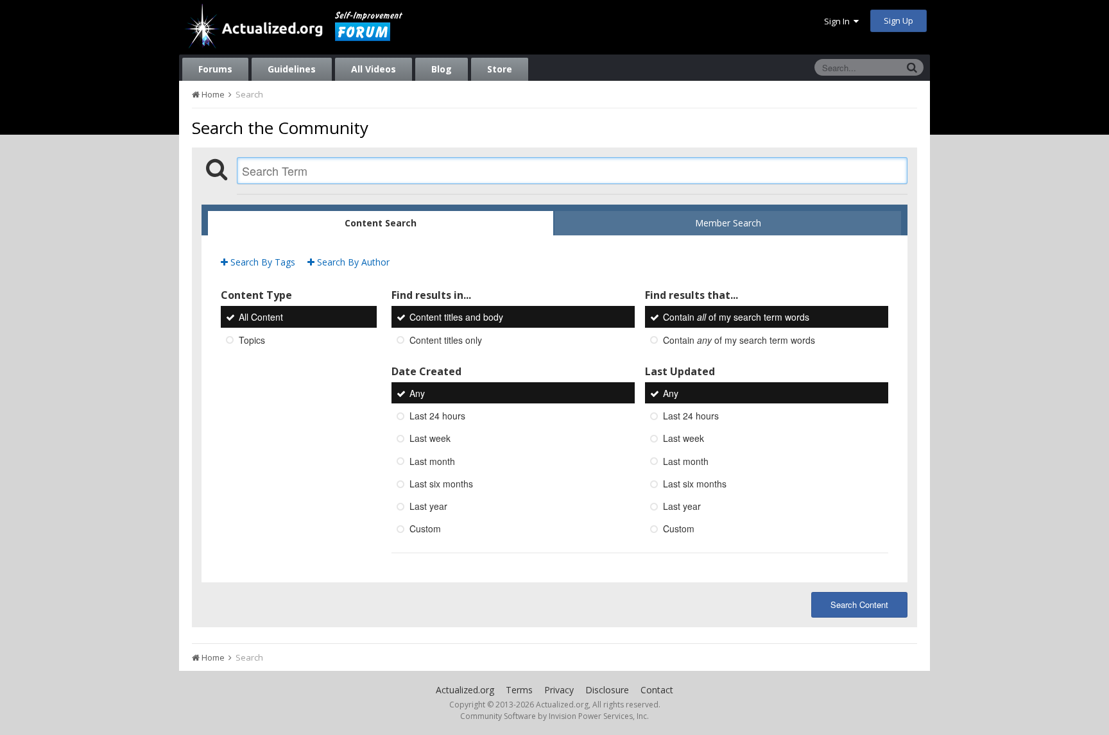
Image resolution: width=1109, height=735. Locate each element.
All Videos (373, 69)
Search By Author (352, 262)
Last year (428, 506)
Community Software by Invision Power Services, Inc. (554, 716)
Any (417, 393)
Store (499, 69)
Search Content (859, 604)
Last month (432, 461)
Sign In (839, 21)
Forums (215, 69)
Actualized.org (465, 690)
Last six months (441, 483)
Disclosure (607, 690)
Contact (656, 690)
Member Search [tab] (728, 223)
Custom (425, 529)
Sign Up (898, 20)
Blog (441, 69)
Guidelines (292, 69)
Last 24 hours (437, 415)
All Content (261, 317)
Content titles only (445, 340)
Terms (519, 690)
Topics (252, 340)
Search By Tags (261, 262)
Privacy (559, 690)
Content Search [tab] (381, 223)
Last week (430, 438)
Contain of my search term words (736, 317)
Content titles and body (456, 317)
